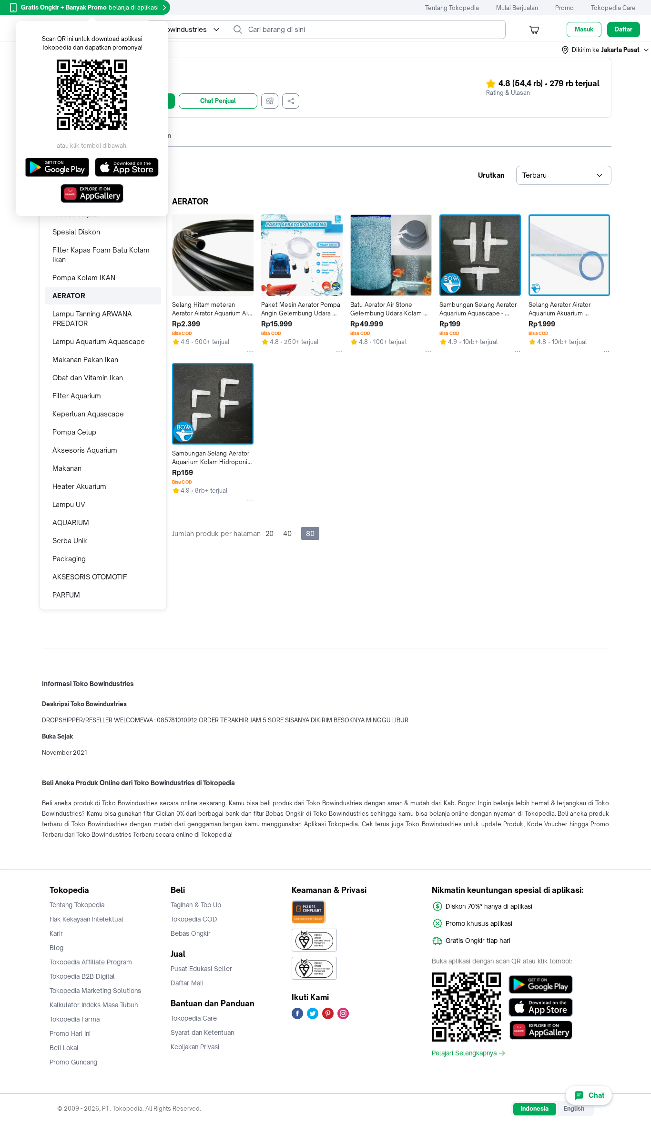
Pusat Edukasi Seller (201, 968)
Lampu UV (68, 504)
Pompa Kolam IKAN (83, 277)
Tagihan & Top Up (196, 905)
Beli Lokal (64, 1048)
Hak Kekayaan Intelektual (86, 919)
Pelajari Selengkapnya (464, 1053)
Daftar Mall (187, 983)
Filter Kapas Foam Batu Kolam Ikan (101, 254)
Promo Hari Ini (70, 1033)
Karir (56, 933)
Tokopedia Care (613, 7)
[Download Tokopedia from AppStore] (541, 1007)
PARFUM (66, 595)
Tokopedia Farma (75, 1019)
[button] (605, 50)
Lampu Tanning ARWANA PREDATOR (92, 318)
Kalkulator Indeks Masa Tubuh (94, 1005)
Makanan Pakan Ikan (85, 359)
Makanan (66, 468)
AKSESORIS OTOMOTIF (89, 577)
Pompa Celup (74, 432)
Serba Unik (69, 541)
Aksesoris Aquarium (84, 450)
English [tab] (574, 1108)
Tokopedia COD (194, 919)
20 (269, 533)
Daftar (623, 29)
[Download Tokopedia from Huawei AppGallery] (541, 1030)
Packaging (69, 559)
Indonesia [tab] (535, 1108)
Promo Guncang (73, 1062)
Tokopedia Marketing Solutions (95, 990)
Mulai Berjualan (517, 7)
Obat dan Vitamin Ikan (87, 378)
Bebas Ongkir (191, 933)
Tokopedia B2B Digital (82, 976)
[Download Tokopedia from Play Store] (541, 984)
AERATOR (68, 296)
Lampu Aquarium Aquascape (98, 341)
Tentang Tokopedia (452, 7)
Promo (564, 7)
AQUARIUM (70, 522)
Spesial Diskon (76, 232)
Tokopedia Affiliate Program (91, 962)
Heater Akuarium (79, 486)
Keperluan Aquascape (88, 414)
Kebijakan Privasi (195, 1047)
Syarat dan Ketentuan (202, 1032)
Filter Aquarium (76, 396)
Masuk (584, 29)
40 (287, 533)
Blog (56, 948)
